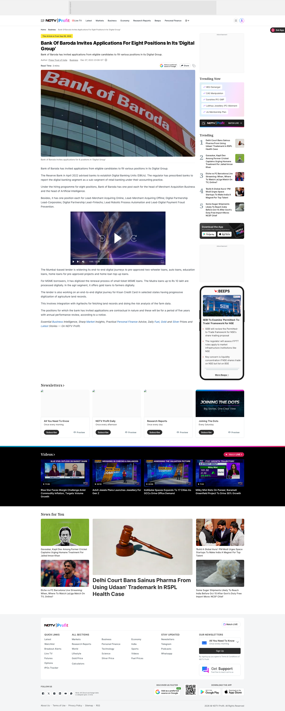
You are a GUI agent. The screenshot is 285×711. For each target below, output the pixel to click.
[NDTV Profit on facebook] (43, 693)
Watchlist (49, 644)
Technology (108, 648)
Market (90, 321)
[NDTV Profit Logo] (56, 624)
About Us (45, 705)
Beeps (158, 20)
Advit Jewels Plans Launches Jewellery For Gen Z (116, 491)
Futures (48, 658)
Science (106, 653)
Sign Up (220, 651)
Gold (164, 321)
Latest (89, 20)
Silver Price (108, 658)
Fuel (157, 321)
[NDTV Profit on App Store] (233, 691)
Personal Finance (173, 20)
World (75, 648)
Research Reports (142, 20)
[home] (57, 19)
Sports (134, 648)
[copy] (193, 65)
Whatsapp (166, 653)
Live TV (78, 20)
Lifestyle (76, 653)
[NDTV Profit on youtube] (65, 693)
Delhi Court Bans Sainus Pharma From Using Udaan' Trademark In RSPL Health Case (142, 587)
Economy (125, 20)
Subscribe (51, 432)
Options (48, 663)
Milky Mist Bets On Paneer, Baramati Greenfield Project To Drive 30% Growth (218, 491)
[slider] (118, 258)
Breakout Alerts (52, 648)
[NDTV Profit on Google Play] (210, 691)
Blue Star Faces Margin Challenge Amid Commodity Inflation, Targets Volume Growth (63, 493)
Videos (135, 653)
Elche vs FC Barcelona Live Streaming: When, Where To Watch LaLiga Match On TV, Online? (63, 593)
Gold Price (77, 658)
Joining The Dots (208, 421)
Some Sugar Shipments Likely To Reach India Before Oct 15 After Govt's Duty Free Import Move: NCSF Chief (219, 593)
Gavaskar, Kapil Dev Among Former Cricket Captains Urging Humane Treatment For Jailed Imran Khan (64, 552)
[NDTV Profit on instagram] (54, 693)
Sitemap (89, 705)
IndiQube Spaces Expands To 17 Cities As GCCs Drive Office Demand (167, 491)
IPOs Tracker (51, 667)
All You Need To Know (56, 421)
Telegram (166, 644)
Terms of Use (59, 705)
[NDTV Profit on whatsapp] (71, 693)
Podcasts (166, 648)
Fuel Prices (137, 658)
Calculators (78, 663)
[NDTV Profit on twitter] (48, 693)
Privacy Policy (75, 705)
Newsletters (167, 639)
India (134, 644)
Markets (100, 20)
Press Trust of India (58, 60)
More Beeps (221, 375)
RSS (98, 705)
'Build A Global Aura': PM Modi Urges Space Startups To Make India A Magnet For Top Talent (219, 552)
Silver (176, 321)
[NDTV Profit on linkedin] (60, 693)
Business (112, 20)
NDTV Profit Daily (105, 421)
